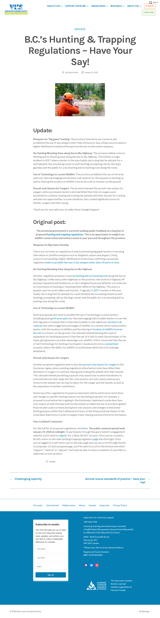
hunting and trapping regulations (65, 234)
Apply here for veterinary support (99, 517)
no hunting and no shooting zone (90, 275)
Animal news (98, 6)
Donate (149, 6)
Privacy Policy (120, 505)
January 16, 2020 (91, 72)
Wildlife (52, 461)
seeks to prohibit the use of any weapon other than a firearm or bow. (82, 262)
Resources (116, 6)
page (95, 439)
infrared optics (61, 318)
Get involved (52, 505)
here (85, 428)
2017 (96, 290)
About (82, 505)
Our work (38, 505)
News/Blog (80, 29)
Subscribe (148, 12)
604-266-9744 (90, 522)
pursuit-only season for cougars (100, 364)
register (62, 435)
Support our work (75, 6)
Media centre (68, 505)
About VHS (133, 6)
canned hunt (111, 343)
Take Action (53, 6)
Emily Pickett (73, 72)
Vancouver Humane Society (29, 611)
